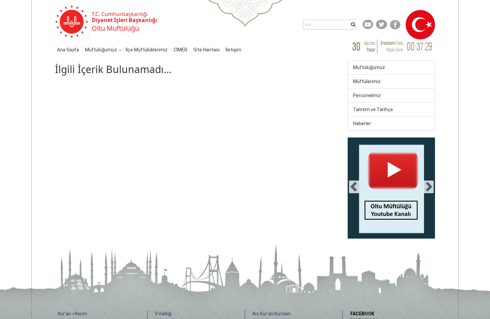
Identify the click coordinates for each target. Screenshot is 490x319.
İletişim (233, 49)
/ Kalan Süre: (392, 46)
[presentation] (354, 187)
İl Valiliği (163, 313)
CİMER (180, 49)
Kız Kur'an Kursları (271, 313)
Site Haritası (206, 49)
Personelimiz (367, 95)
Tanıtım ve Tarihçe (373, 109)
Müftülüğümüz (101, 49)
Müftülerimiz (367, 81)
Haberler (362, 123)
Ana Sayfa (68, 49)
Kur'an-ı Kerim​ (72, 313)
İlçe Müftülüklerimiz (147, 49)
